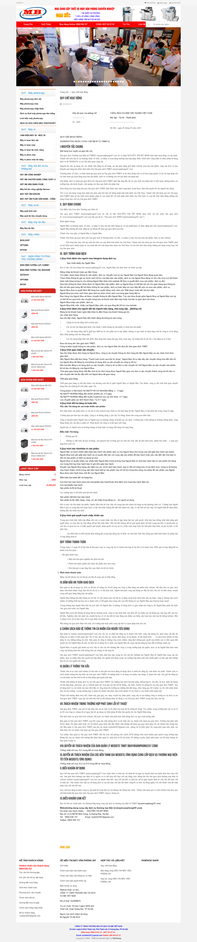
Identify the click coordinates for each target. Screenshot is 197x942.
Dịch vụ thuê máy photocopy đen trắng (37, 113)
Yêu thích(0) (150, 3)
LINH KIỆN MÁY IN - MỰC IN (32, 135)
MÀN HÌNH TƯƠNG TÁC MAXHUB (35, 270)
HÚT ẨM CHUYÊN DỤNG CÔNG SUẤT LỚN (38, 179)
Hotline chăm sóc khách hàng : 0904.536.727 (34, 867)
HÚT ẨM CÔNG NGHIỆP (30, 175)
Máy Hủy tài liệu (27, 228)
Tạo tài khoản (176, 3)
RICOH (23, 284)
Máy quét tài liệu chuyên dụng (33, 216)
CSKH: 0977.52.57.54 (105, 24)
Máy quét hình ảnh (28, 211)
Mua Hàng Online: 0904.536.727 (73, 24)
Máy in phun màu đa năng (31, 159)
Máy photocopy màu (29, 104)
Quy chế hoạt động (80, 92)
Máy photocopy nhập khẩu (32, 109)
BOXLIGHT (25, 240)
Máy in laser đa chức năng (32, 150)
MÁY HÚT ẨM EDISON (30, 194)
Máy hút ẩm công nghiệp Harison (35, 189)
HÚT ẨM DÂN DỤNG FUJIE (32, 184)
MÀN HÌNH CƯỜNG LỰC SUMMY (34, 265)
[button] (21, 69)
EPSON (23, 250)
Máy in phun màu (28, 155)
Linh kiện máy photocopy (31, 118)
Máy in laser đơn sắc (29, 140)
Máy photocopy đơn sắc (31, 99)
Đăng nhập (163, 3)
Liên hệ (141, 24)
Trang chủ (28, 24)
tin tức (126, 24)
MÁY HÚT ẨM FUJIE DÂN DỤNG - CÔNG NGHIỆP (38, 199)
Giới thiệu (46, 24)
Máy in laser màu (27, 145)
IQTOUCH (24, 275)
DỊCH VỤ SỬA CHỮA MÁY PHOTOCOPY (38, 123)
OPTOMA (24, 245)
